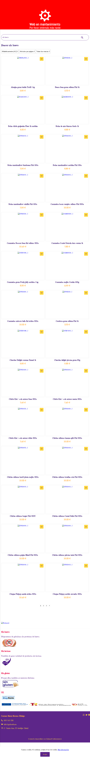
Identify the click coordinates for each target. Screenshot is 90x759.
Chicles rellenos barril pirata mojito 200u (22, 477)
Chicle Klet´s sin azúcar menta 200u (67, 399)
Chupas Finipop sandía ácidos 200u (23, 594)
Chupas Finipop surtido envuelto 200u (67, 594)
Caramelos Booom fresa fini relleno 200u (23, 243)
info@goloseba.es (10, 724)
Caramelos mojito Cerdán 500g (67, 282)
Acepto (45, 754)
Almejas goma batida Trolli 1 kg (23, 87)
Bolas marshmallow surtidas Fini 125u (67, 165)
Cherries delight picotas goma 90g (67, 360)
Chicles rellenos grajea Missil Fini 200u (23, 555)
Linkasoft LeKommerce (54, 739)
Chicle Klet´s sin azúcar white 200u (23, 438)
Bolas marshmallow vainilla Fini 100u (23, 204)
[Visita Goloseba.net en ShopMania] (8, 699)
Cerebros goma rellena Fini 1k (67, 321)
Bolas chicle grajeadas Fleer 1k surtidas (23, 126)
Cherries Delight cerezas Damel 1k (23, 360)
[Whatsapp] (84, 715)
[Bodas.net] (5, 623)
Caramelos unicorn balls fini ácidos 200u (22, 321)
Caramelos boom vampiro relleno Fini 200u (67, 204)
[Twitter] (86, 715)
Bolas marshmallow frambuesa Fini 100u (23, 165)
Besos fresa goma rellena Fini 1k (67, 87)
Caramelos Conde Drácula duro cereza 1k (67, 243)
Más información (63, 750)
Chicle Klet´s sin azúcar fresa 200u (23, 399)
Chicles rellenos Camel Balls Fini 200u (67, 516)
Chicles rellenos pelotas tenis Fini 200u (67, 555)
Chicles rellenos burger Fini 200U (23, 516)
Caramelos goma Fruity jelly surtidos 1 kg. (23, 282)
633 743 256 (8, 720)
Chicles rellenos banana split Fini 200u (67, 438)
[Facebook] (89, 715)
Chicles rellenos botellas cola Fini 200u (67, 477)
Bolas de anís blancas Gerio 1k (67, 126)
